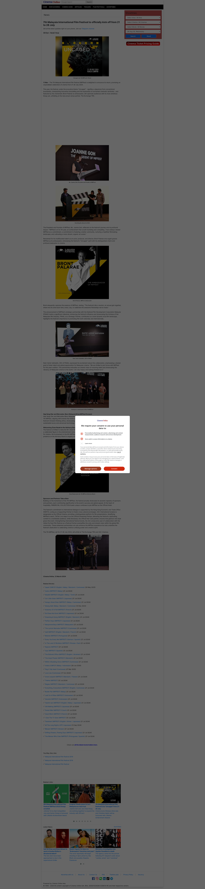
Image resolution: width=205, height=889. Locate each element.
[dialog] (102, 444)
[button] (102, 443)
